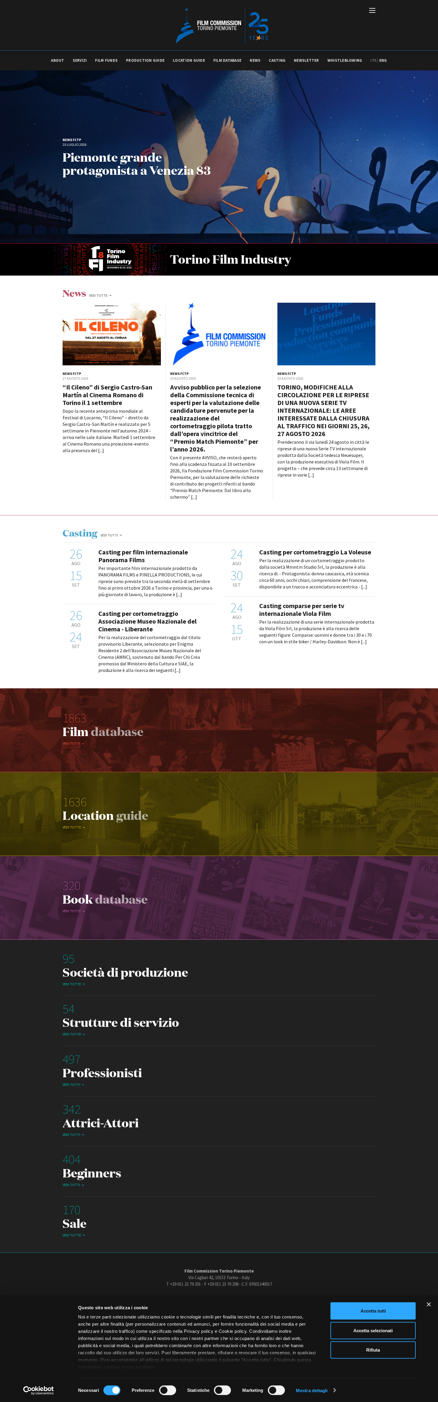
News (255, 60)
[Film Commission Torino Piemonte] (219, 25)
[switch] (167, 1390)
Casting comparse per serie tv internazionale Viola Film (301, 610)
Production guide (145, 60)
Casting (277, 60)
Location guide (189, 60)
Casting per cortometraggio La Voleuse (315, 552)
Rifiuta (373, 1349)
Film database (227, 60)
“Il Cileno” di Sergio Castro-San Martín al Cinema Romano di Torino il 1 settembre (107, 395)
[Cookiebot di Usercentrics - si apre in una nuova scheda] (39, 1390)
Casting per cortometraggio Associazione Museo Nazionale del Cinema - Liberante (147, 621)
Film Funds (106, 60)
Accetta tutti (373, 1310)
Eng (383, 60)
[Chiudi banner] (429, 1304)
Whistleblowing (344, 60)
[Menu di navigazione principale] (372, 11)
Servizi (80, 60)
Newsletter (306, 60)
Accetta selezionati (373, 1330)
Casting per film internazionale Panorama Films (143, 556)
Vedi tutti (109, 535)
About (57, 60)
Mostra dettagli (312, 1390)
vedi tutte (98, 295)
